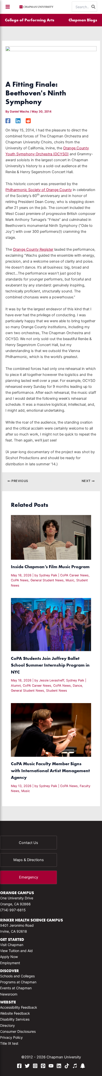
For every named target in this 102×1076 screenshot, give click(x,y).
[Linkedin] (18, 120)
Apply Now (9, 957)
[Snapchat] (82, 1065)
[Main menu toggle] (7, 6)
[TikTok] (66, 1065)
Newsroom (8, 994)
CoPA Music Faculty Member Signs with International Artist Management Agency (50, 770)
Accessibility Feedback (18, 1007)
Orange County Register (33, 249)
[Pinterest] (43, 1065)
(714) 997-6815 (13, 910)
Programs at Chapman (18, 982)
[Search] (93, 7)
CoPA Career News (74, 575)
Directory (7, 1025)
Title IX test (9, 1043)
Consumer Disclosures (18, 1031)
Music (70, 580)
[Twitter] (27, 1065)
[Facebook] (7, 120)
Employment (10, 963)
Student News (56, 690)
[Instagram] (35, 1065)
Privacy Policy (11, 1037)
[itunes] (74, 1065)
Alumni (16, 685)
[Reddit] (28, 120)
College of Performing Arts (29, 19)
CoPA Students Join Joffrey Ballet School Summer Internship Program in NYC (50, 665)
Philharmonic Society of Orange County (38, 190)
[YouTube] (51, 1065)
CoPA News (19, 580)
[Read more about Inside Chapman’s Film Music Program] (51, 537)
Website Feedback (15, 1013)
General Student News (47, 580)
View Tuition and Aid (16, 951)
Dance (77, 685)
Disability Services (14, 1019)
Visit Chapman (11, 945)
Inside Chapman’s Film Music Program (51, 566)
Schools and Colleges (17, 976)
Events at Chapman (16, 988)
